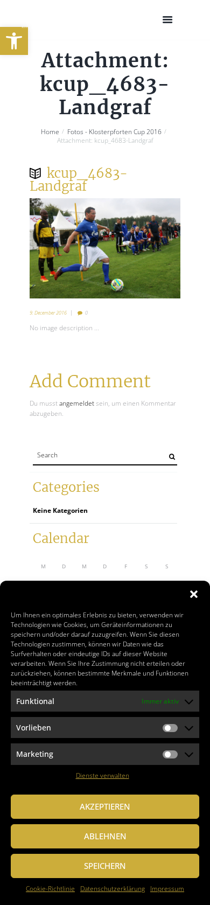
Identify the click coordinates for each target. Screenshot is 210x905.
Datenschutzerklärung (112, 888)
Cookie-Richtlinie (50, 888)
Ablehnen (105, 836)
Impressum (167, 888)
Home (50, 132)
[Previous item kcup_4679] (67, 248)
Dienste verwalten (102, 775)
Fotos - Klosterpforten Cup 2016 (114, 132)
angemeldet (76, 403)
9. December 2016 (48, 312)
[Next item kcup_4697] (142, 248)
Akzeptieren (105, 806)
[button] (14, 41)
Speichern (105, 865)
